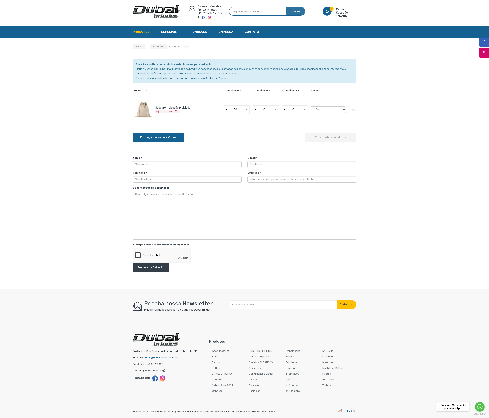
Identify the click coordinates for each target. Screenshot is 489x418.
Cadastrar (347, 304)
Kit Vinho (327, 356)
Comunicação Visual (261, 373)
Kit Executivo (293, 391)
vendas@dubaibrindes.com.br (159, 357)
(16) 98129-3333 (208, 13)
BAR (214, 356)
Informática (292, 373)
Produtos (158, 46)
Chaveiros (255, 368)
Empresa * (254, 172)
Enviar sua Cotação (151, 267)
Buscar (295, 11)
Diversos (254, 385)
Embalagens (293, 350)
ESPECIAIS (169, 32)
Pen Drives (328, 379)
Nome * (137, 157)
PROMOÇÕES (197, 32)
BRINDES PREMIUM (223, 373)
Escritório (291, 362)
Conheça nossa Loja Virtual (158, 137)
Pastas (326, 373)
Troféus (326, 385)
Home (139, 46)
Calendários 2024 (222, 385)
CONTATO (252, 32)
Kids (288, 379)
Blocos (216, 362)
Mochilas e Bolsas (332, 368)
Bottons (216, 368)
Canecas (217, 391)
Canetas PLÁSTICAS (261, 362)
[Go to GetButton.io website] (480, 414)
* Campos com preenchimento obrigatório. (161, 244)
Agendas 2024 (220, 350)
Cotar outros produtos (330, 137)
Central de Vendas (216, 78)
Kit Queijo (327, 350)
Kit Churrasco (293, 385)
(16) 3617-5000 (207, 9)
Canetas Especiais (260, 356)
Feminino (291, 368)
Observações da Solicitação (151, 187)
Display (253, 379)
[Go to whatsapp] (480, 407)
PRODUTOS (141, 32)
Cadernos (218, 379)
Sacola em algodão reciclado (172, 107)
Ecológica (254, 391)
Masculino (328, 362)
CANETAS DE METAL (260, 350)
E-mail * (252, 157)
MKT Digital (349, 410)
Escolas (290, 356)
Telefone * (140, 172)
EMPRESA (226, 32)
